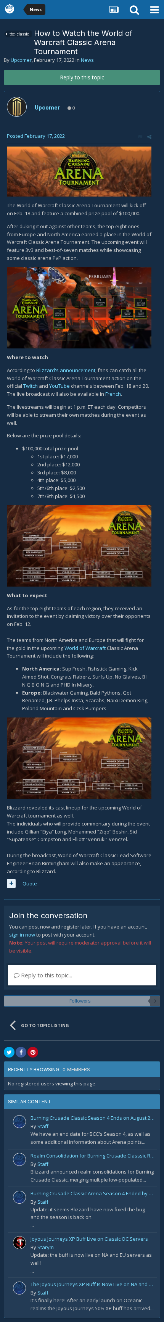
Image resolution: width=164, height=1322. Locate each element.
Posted (36, 135)
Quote (30, 883)
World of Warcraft (85, 648)
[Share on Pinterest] (32, 1052)
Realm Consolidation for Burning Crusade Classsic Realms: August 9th (92, 1155)
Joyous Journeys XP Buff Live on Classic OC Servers (89, 1238)
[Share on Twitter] (9, 1052)
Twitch (30, 385)
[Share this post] (149, 136)
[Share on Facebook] (21, 1052)
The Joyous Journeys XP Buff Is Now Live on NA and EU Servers (92, 1284)
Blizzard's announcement (65, 370)
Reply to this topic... (45, 975)
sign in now (22, 934)
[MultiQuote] (11, 883)
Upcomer (21, 59)
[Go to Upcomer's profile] (17, 107)
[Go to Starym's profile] (19, 1242)
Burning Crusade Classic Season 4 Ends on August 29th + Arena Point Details (92, 1117)
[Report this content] (139, 136)
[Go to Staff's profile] (19, 1121)
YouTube (59, 385)
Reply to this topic (82, 77)
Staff (42, 1126)
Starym (45, 1247)
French (113, 393)
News (87, 59)
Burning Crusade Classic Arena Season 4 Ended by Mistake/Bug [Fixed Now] (92, 1193)
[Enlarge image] (79, 171)
